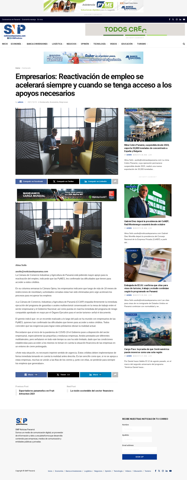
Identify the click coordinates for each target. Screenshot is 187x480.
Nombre (125, 425)
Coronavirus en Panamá (11, 20)
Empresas (63, 102)
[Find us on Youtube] (184, 19)
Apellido (125, 435)
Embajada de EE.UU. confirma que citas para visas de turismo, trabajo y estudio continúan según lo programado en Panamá (146, 288)
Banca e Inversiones (37, 44)
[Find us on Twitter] (173, 19)
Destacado (26, 68)
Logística (57, 44)
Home (17, 68)
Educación (127, 44)
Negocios (71, 44)
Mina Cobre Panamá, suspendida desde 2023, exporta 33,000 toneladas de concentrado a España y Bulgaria (146, 148)
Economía (16, 44)
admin (20, 102)
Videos (113, 44)
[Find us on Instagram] (177, 19)
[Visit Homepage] (14, 31)
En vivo (40, 20)
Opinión (85, 44)
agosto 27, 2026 (140, 356)
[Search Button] (184, 43)
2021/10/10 (32, 102)
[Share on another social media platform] (115, 181)
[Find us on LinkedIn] (180, 19)
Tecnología (99, 44)
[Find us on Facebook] (169, 19)
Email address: (128, 445)
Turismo (141, 44)
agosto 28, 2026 (140, 155)
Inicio (5, 44)
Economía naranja (29, 20)
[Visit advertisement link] (93, 6)
